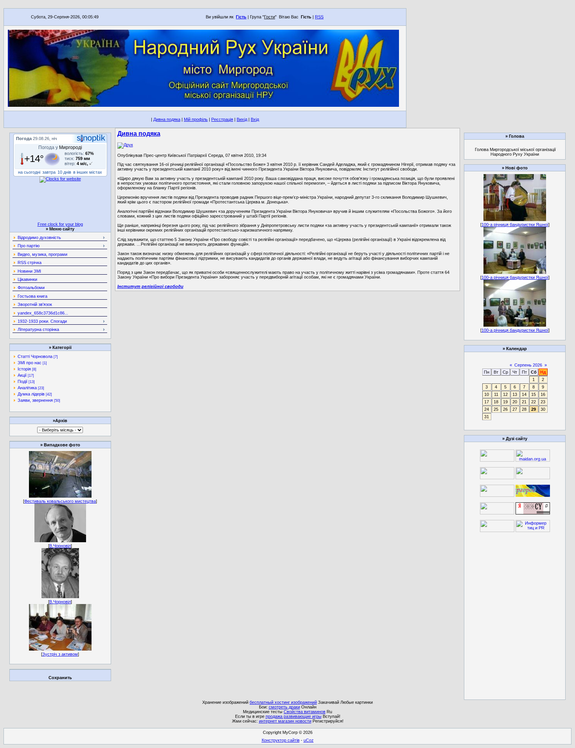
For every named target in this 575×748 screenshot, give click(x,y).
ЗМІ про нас (29, 362)
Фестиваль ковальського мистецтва (60, 501)
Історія (24, 369)
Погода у (60, 147)
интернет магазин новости (285, 721)
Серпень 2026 (528, 365)
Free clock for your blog (60, 224)
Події (22, 381)
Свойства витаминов (304, 711)
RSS (319, 16)
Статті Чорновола (35, 356)
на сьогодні (29, 172)
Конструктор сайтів (281, 740)
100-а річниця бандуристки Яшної (515, 224)
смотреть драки (284, 707)
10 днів (64, 172)
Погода (24, 138)
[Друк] (125, 144)
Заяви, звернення (35, 400)
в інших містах (87, 172)
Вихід (242, 119)
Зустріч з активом (60, 654)
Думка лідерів (31, 394)
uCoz (309, 740)
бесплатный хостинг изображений (283, 702)
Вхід (255, 119)
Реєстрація (222, 119)
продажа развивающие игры (294, 716)
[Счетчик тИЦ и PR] (533, 513)
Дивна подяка (166, 119)
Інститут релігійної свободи (150, 286)
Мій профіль (196, 119)
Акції (22, 375)
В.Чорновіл (60, 545)
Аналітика (27, 387)
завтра (49, 172)
